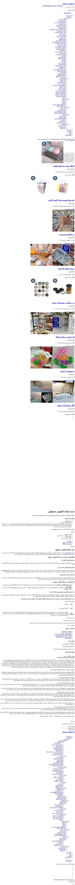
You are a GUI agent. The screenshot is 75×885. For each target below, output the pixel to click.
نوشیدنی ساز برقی (61, 46)
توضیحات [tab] (69, 541)
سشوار (64, 97)
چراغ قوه (63, 120)
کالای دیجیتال (65, 99)
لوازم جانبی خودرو (64, 107)
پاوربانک (64, 100)
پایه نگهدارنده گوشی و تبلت (59, 104)
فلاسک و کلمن (62, 39)
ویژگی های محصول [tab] (66, 542)
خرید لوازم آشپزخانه (6, 570)
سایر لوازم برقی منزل (60, 51)
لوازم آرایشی (62, 86)
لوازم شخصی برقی (61, 92)
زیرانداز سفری (62, 121)
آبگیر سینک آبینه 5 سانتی (65, 405)
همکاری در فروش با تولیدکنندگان (63, 636)
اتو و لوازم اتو (62, 50)
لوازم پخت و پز (62, 21)
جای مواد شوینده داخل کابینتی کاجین (61, 200)
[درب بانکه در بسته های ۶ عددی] (52, 299)
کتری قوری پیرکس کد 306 (65, 337)
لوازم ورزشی (62, 115)
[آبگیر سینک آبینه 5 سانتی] (52, 402)
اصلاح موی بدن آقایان (60, 93)
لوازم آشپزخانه (62, 19)
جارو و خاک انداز (62, 68)
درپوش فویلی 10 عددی (66, 269)
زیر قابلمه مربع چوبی (66, 234)
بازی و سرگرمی (62, 125)
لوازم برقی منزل (61, 44)
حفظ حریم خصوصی (66, 631)
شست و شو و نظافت (60, 65)
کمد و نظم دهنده (62, 74)
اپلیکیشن (69, 133)
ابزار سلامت (63, 81)
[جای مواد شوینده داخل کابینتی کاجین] (52, 197)
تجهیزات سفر (62, 117)
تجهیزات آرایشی (62, 88)
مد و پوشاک (63, 128)
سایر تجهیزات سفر (61, 122)
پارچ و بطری (63, 37)
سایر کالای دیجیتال (61, 106)
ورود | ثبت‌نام (71, 10)
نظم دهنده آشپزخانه (61, 25)
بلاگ (70, 132)
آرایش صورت (62, 89)
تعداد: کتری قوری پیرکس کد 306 (66, 343)
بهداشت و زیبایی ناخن (60, 90)
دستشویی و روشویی (61, 54)
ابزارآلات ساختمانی (61, 75)
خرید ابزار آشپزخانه (69, 552)
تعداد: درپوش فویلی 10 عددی (67, 274)
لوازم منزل (66, 18)
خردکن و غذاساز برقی (60, 47)
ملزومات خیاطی (62, 58)
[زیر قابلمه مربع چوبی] (63, 231)
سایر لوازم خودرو (61, 110)
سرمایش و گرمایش (61, 49)
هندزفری (63, 103)
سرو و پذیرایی (62, 33)
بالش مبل (63, 61)
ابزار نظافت (63, 67)
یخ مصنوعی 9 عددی (67, 371)
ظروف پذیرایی (62, 35)
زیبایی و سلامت (65, 78)
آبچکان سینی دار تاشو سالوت (63, 166)
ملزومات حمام (62, 57)
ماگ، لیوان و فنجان (61, 36)
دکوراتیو (64, 60)
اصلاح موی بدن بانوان (60, 94)
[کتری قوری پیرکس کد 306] (52, 333)
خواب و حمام (62, 53)
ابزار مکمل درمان (61, 82)
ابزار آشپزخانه (62, 23)
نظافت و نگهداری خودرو (60, 113)
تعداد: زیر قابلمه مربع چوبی (67, 240)
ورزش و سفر (65, 114)
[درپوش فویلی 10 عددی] (52, 265)
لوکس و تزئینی (62, 62)
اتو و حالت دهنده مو (61, 96)
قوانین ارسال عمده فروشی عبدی (63, 635)
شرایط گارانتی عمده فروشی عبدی (63, 634)
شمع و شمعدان (62, 64)
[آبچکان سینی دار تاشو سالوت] (57, 162)
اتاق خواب (63, 55)
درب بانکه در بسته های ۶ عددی (63, 303)
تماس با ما (68, 131)
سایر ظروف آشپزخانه (60, 32)
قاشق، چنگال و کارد (61, 40)
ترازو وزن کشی (62, 83)
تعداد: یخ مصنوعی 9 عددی (68, 377)
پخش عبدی (68, 15)
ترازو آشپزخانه (62, 28)
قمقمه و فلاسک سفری (60, 118)
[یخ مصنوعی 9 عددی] (52, 368)
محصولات (69, 17)
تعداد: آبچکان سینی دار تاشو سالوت (66, 172)
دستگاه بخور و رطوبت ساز (59, 85)
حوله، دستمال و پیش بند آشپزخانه (57, 29)
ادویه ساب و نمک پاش (60, 43)
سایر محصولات (65, 124)
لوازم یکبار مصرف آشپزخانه (59, 42)
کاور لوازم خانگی (61, 71)
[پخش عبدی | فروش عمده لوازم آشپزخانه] (67, 14)
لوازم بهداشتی (62, 79)
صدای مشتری (68, 135)
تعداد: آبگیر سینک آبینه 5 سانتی (67, 411)
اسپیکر (64, 101)
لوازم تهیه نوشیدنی (61, 26)
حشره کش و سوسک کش (59, 69)
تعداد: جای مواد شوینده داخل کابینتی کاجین (64, 206)
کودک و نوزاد (62, 127)
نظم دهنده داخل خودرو (60, 111)
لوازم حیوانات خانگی (61, 76)
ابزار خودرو (63, 108)
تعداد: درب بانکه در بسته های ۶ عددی (65, 308)
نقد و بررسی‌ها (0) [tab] (67, 543)
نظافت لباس (62, 72)
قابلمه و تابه (57, 743)
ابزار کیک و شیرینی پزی (60, 22)
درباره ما (69, 129)
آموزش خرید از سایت (66, 632)
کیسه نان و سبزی (61, 30)
